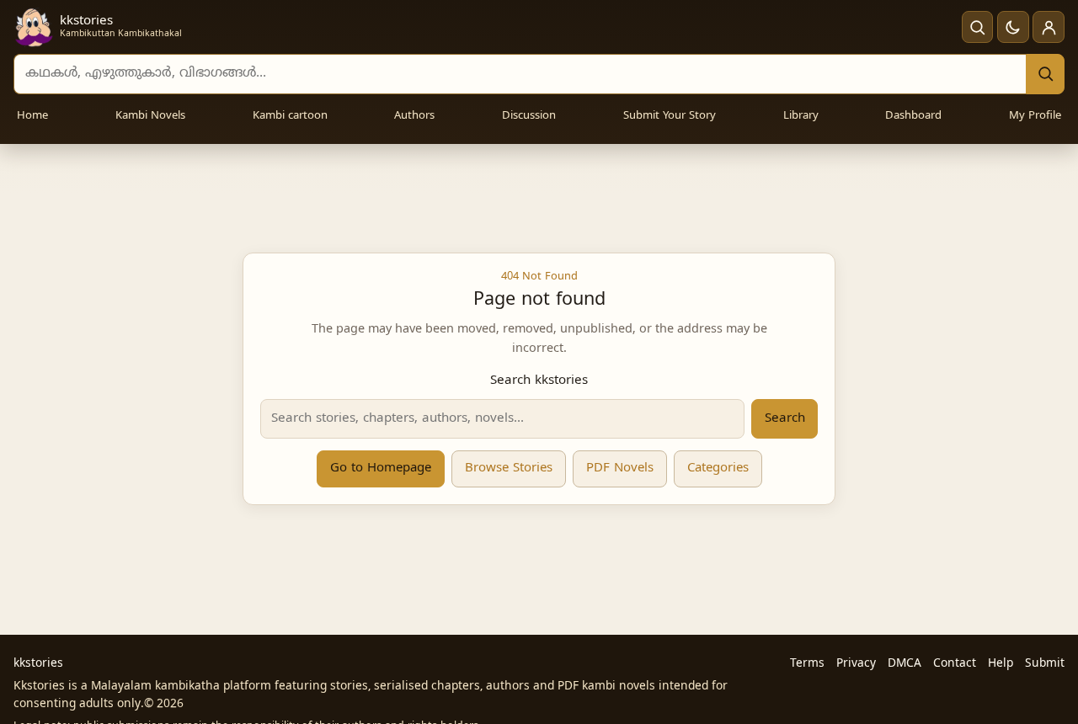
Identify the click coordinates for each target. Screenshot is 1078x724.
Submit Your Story (669, 116)
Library (801, 116)
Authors (414, 116)
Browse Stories (508, 468)
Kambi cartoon (290, 116)
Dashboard (913, 116)
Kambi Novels (150, 116)
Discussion (529, 116)
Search (785, 419)
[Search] (1045, 74)
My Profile (1035, 116)
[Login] (1049, 27)
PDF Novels (620, 468)
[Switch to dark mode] (1013, 27)
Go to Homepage (380, 468)
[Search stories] (978, 27)
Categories (718, 468)
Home (32, 116)
